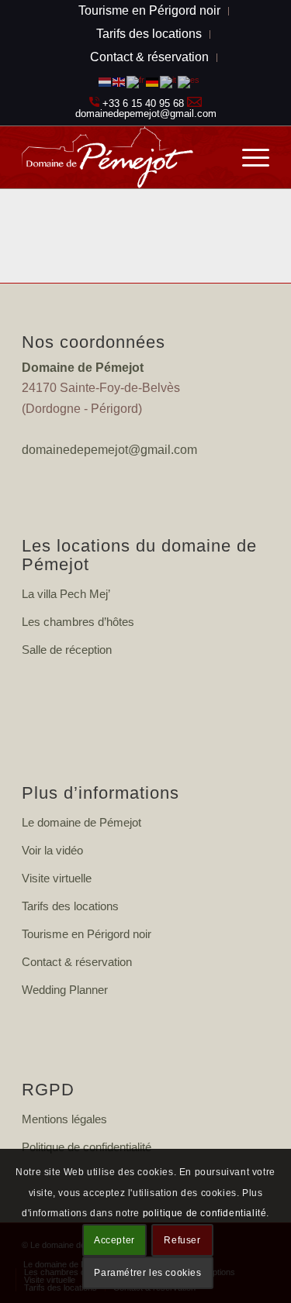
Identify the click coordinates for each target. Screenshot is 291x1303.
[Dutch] (106, 81)
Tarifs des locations (149, 33)
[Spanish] (189, 81)
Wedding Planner (65, 989)
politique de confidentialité (205, 1213)
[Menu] (248, 157)
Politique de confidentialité (86, 1146)
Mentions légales (64, 1119)
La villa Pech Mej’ (66, 593)
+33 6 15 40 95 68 (143, 103)
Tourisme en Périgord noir (86, 933)
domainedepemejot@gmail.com (146, 113)
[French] (136, 81)
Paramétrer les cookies (147, 1272)
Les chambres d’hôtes (78, 621)
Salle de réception (67, 649)
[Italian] (169, 81)
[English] (119, 81)
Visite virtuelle (57, 878)
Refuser (182, 1240)
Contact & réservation (149, 57)
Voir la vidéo (52, 850)
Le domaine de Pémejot (81, 822)
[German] (153, 81)
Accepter (114, 1240)
